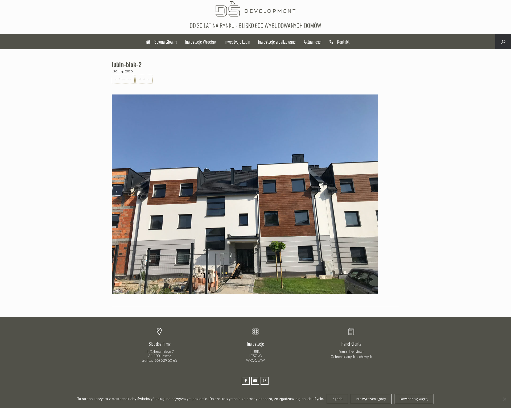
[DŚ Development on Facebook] (246, 381)
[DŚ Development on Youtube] (255, 381)
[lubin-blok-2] (245, 293)
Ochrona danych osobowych (351, 357)
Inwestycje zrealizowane (277, 41)
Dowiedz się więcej (414, 399)
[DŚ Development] (255, 8)
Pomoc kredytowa (351, 351)
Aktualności (313, 41)
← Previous (123, 79)
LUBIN (255, 351)
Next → (144, 79)
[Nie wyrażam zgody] (504, 399)
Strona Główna (165, 41)
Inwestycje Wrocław (201, 41)
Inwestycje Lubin (237, 41)
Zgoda (337, 399)
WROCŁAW (255, 360)
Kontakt (343, 41)
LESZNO (255, 356)
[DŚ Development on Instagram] (265, 381)
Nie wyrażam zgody (371, 399)
